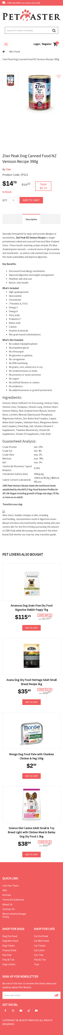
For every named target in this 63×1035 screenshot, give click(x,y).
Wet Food (14, 51)
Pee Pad (6, 954)
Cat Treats (40, 945)
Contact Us (8, 909)
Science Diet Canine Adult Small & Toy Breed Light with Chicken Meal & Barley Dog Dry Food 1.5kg (31, 832)
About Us (7, 904)
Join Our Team (10, 885)
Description (31, 219)
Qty (4, 200)
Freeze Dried (9, 950)
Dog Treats (8, 945)
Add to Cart (31, 200)
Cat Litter (39, 950)
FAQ (4, 890)
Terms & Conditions (13, 899)
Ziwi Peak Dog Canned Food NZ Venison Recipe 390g (30, 59)
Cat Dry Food (41, 936)
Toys (36, 964)
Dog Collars (8, 964)
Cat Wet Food (41, 940)
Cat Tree (38, 954)
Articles (6, 894)
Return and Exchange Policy (14, 915)
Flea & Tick (8, 959)
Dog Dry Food (9, 936)
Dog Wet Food (10, 940)
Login (37, 44)
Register (47, 44)
